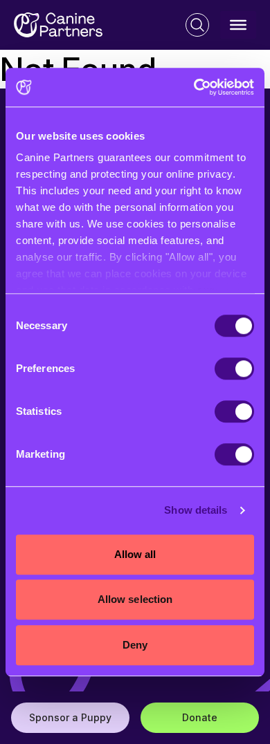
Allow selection (135, 599)
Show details (195, 510)
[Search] (197, 25)
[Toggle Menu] (238, 25)
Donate (199, 717)
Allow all (135, 554)
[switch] (234, 368)
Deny (135, 645)
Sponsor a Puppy (70, 717)
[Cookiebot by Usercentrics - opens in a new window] (194, 87)
